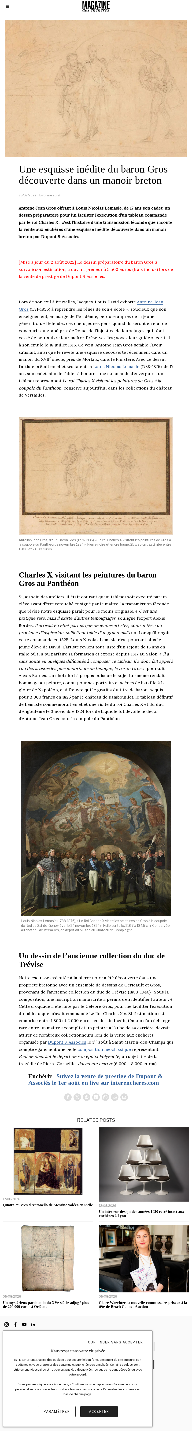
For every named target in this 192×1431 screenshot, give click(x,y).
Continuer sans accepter (115, 1342)
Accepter (99, 1411)
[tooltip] (68, 1097)
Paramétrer (57, 1411)
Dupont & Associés (67, 1042)
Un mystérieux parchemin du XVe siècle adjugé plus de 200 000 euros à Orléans (46, 1305)
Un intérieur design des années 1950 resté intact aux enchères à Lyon (141, 1214)
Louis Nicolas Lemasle (116, 366)
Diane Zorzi (52, 195)
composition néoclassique (104, 1049)
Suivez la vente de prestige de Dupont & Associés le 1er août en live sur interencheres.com (95, 1079)
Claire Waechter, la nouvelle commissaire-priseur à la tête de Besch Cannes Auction (143, 1305)
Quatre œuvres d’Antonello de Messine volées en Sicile (48, 1205)
